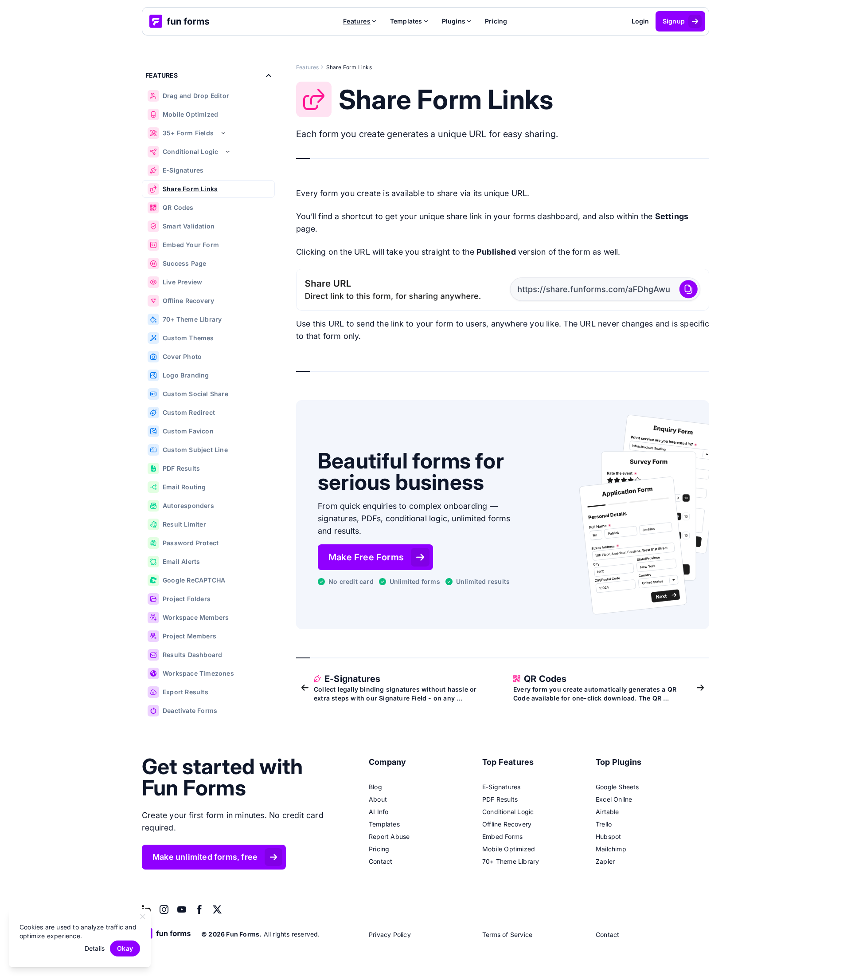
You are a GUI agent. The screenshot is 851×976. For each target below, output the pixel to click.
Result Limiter (184, 524)
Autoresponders (188, 505)
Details (95, 948)
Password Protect (191, 543)
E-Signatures (183, 170)
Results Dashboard (192, 654)
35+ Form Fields (188, 133)
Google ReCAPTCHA (194, 580)
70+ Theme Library (192, 319)
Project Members (189, 636)
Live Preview (182, 282)
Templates (384, 824)
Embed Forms (502, 836)
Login (640, 21)
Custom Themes (188, 338)
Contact (380, 861)
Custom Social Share (195, 393)
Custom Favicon (188, 431)
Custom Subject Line (195, 449)
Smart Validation (189, 226)
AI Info (378, 811)
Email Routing (184, 487)
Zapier (605, 861)
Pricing (496, 21)
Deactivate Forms (190, 710)
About (378, 799)
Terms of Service (507, 934)
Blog (375, 787)
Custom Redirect (189, 412)
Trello (604, 824)
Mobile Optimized (190, 114)
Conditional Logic (190, 151)
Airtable (607, 811)
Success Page (184, 263)
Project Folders (187, 598)
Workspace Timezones (198, 673)
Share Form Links (190, 189)
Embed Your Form (191, 244)
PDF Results (181, 468)
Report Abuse (389, 836)
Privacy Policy (390, 934)
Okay (125, 948)
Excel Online (614, 799)
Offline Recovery (188, 300)
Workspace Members (196, 617)
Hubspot (608, 836)
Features (307, 67)
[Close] (142, 916)
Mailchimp (611, 849)
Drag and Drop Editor (196, 95)
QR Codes (178, 207)
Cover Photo (182, 356)
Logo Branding (186, 375)
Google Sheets (617, 787)
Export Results (185, 692)
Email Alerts (181, 561)
